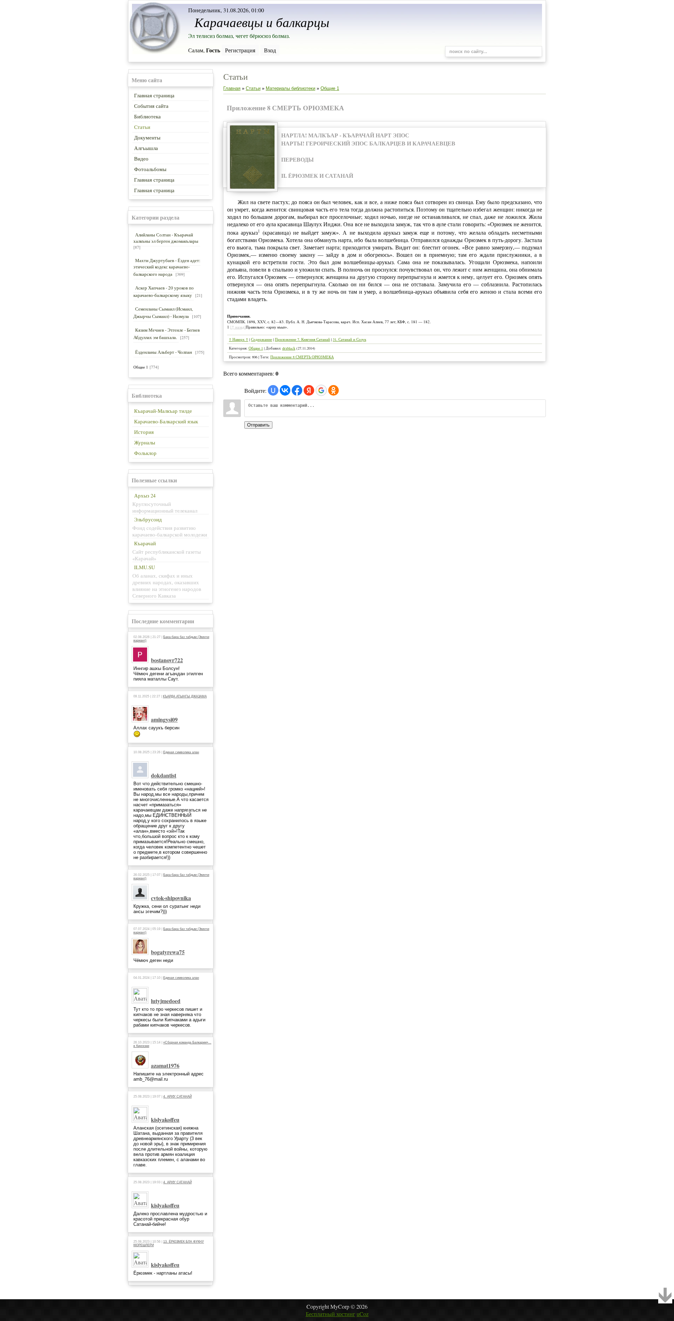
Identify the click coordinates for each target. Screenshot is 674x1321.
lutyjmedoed (165, 1001)
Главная (231, 88)
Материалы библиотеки (290, 88)
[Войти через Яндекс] (309, 390)
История (144, 432)
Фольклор (145, 453)
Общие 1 (140, 367)
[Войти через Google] (321, 390)
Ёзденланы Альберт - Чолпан (163, 352)
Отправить (258, 425)
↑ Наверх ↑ (238, 339)
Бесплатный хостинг (330, 1313)
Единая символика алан (181, 752)
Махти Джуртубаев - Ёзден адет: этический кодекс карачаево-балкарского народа (166, 267)
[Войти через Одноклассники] (333, 390)
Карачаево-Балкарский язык (166, 421)
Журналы (144, 442)
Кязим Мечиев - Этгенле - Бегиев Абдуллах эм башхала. (166, 333)
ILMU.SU (144, 567)
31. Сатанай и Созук (349, 339)
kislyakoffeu (165, 1119)
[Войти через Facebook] (297, 390)
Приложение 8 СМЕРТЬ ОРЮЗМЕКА (302, 356)
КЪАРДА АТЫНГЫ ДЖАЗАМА (185, 696)
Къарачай (145, 543)
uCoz (363, 1313)
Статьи (253, 88)
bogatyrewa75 (168, 952)
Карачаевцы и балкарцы (261, 22)
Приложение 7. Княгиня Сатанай (302, 339)
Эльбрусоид (148, 519)
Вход (270, 50)
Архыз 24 (145, 495)
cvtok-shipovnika (171, 898)
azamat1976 (165, 1065)
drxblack (288, 348)
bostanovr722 (167, 660)
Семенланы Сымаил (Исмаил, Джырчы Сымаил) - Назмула (163, 312)
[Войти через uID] (273, 390)
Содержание (261, 339)
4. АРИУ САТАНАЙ (177, 1096)
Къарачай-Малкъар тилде (163, 411)
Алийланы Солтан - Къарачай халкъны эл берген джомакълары (165, 238)
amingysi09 (164, 719)
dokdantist (163, 775)
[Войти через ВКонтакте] (285, 390)
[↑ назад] (238, 327)
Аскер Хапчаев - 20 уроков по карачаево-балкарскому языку (163, 291)
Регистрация (240, 50)
